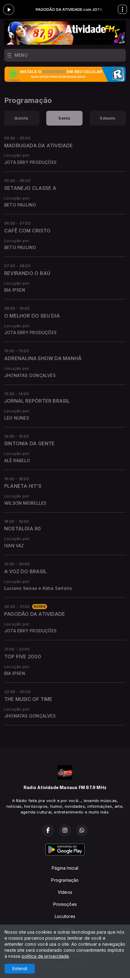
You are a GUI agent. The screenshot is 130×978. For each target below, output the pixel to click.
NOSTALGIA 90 (22, 529)
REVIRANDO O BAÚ (27, 273)
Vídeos (65, 892)
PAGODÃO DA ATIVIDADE (34, 614)
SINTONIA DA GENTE (29, 443)
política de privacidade (45, 956)
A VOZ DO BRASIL (25, 571)
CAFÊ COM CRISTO (27, 231)
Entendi (19, 968)
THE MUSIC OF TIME (28, 699)
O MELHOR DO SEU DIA (32, 316)
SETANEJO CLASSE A (30, 188)
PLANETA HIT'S (22, 486)
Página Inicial (65, 868)
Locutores (65, 916)
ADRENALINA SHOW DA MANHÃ (43, 358)
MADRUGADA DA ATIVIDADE (38, 145)
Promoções (65, 904)
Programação (65, 880)
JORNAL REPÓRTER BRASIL (37, 401)
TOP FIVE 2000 (22, 657)
